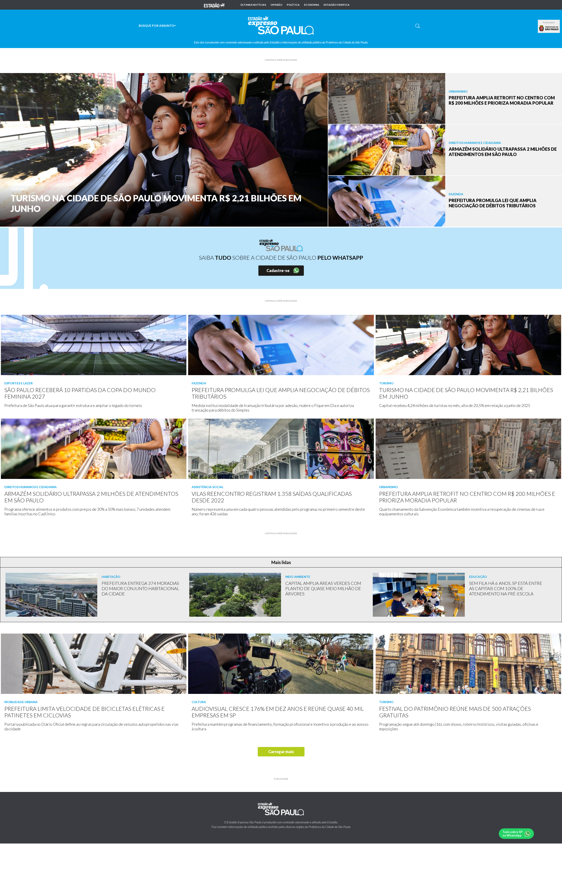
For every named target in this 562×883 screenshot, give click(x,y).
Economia (311, 5)
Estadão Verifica (336, 5)
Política (293, 5)
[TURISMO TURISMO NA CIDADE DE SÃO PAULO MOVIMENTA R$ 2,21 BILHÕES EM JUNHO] (164, 149)
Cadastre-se (278, 270)
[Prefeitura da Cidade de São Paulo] (548, 28)
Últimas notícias (253, 5)
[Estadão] (214, 4)
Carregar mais (281, 751)
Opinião (276, 5)
